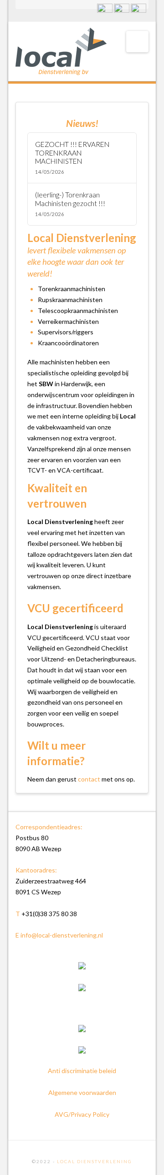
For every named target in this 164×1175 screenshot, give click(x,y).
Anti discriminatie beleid (82, 1070)
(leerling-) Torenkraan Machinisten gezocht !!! (70, 199)
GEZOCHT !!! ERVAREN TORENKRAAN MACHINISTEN (72, 152)
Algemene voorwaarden (82, 1092)
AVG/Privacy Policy (82, 1114)
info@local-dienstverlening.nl (61, 935)
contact (89, 779)
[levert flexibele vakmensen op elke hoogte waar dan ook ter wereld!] (61, 51)
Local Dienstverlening (94, 1161)
